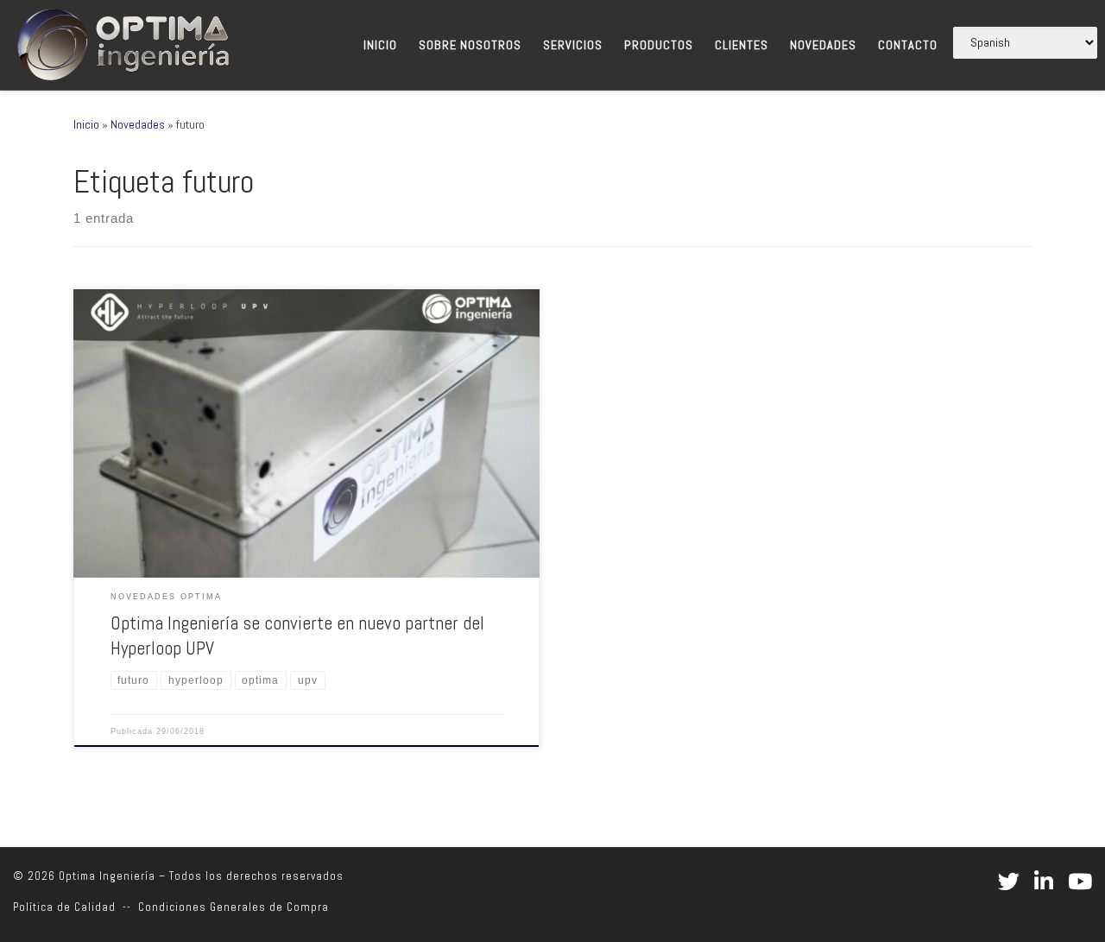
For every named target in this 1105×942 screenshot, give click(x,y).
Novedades (137, 124)
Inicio (86, 124)
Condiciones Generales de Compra (233, 907)
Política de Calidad (64, 907)
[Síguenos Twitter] (1009, 881)
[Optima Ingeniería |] (121, 42)
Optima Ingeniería (107, 876)
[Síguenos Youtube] (1080, 881)
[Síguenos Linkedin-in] (1043, 881)
